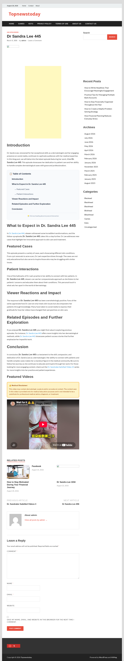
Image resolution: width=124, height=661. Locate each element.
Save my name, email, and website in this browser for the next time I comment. (40, 621)
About (37, 6)
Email (10, 594)
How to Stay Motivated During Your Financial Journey (18, 485)
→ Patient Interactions (23, 194)
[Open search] (116, 24)
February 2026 (90, 158)
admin (23, 40)
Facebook (36, 466)
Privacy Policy (44, 24)
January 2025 (90, 179)
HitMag (114, 657)
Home (24, 6)
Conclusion (17, 209)
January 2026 (90, 162)
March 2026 (89, 154)
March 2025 (89, 171)
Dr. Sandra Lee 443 (33, 333)
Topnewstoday (24, 14)
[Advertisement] (43, 102)
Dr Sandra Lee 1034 (66, 482)
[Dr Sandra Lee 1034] (68, 472)
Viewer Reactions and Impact (25, 199)
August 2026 (89, 134)
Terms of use (61, 24)
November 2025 (91, 166)
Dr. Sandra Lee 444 (16, 233)
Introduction (17, 179)
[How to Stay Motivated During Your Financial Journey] (18, 472)
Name (10, 583)
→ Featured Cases (21, 189)
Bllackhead (88, 214)
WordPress (103, 657)
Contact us (90, 24)
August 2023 (89, 183)
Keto (30, 24)
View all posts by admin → (36, 520)
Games (21, 24)
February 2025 (90, 175)
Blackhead (88, 202)
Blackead (88, 198)
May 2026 (88, 146)
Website (11, 606)
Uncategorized (13, 32)
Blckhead (88, 210)
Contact (30, 6)
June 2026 (88, 142)
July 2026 (88, 138)
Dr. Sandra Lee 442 (27, 336)
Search (86, 33)
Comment (12, 551)
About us (76, 24)
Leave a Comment (35, 40)
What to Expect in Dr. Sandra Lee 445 (29, 184)
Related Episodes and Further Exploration (31, 204)
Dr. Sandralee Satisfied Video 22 (61, 367)
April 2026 (88, 150)
